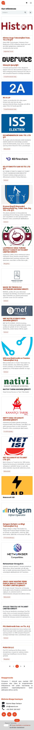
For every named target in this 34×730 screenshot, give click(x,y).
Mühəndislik (7, 149)
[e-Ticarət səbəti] (26, 3)
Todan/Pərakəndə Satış (10, 76)
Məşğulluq (6, 263)
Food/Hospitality (8, 431)
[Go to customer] (17, 26)
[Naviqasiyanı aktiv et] (31, 3)
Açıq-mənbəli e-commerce (21, 725)
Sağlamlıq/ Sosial (8, 51)
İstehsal (6, 180)
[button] (17, 720)
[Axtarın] (25, 12)
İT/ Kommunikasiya (9, 537)
